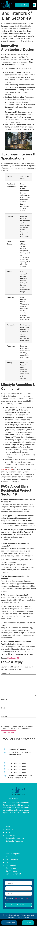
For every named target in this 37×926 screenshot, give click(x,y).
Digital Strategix (23, 917)
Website (4, 716)
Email (4, 708)
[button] (34, 5)
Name (4, 700)
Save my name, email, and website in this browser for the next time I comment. (17, 727)
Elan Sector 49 (13, 658)
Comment (5, 673)
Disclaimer (17, 898)
